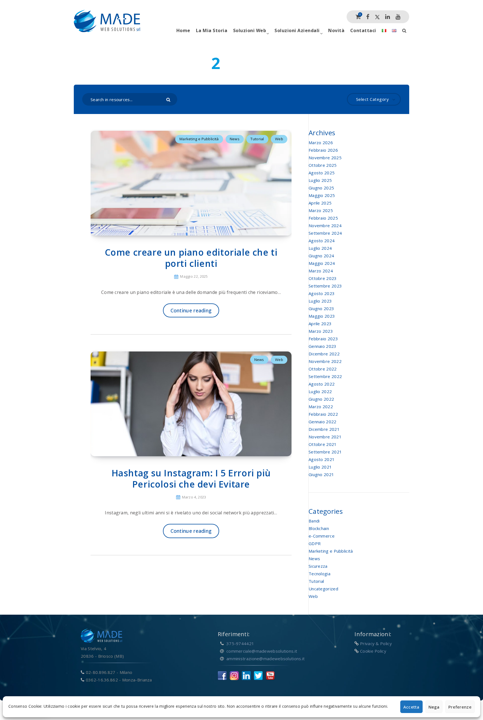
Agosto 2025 (322, 172)
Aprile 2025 (320, 203)
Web (279, 138)
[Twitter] (377, 17)
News (235, 138)
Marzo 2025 (321, 210)
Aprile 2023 (320, 323)
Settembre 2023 (325, 286)
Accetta (411, 707)
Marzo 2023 (321, 331)
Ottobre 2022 (323, 369)
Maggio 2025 (322, 195)
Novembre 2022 (325, 361)
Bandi (314, 521)
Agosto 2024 (322, 240)
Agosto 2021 (322, 459)
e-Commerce (322, 536)
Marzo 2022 (321, 406)
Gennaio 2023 (323, 346)
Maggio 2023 (322, 316)
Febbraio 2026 (323, 150)
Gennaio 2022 (323, 421)
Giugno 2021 (321, 474)
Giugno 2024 (321, 255)
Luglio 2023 (320, 301)
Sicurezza (318, 566)
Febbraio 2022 (323, 414)
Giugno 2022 (321, 399)
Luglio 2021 (320, 467)
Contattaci (363, 30)
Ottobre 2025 (323, 165)
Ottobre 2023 (323, 278)
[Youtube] (398, 17)
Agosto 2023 (322, 293)
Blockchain (319, 528)
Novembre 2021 (325, 436)
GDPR (315, 543)
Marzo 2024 (321, 271)
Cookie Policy (373, 651)
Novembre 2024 (325, 225)
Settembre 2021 (325, 452)
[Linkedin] (387, 17)
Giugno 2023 (321, 308)
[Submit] (169, 99)
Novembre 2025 (325, 157)
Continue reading (191, 310)
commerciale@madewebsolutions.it (261, 651)
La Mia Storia (212, 30)
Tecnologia (319, 573)
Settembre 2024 (325, 233)
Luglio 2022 (320, 391)
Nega (433, 707)
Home (183, 30)
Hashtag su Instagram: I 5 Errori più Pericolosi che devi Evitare (191, 478)
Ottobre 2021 (323, 444)
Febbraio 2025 (323, 218)
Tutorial (257, 138)
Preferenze (460, 707)
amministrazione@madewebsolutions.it (265, 658)
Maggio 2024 (322, 263)
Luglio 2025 (320, 180)
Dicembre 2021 (324, 429)
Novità (336, 30)
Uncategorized (323, 588)
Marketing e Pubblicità (199, 138)
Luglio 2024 (320, 248)
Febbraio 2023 (323, 338)
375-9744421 (240, 643)
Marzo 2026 (321, 142)
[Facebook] (367, 17)
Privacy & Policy (376, 643)
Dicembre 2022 (324, 354)
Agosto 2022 (322, 384)
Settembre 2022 (325, 376)
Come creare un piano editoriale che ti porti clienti (191, 257)
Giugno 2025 (321, 188)
